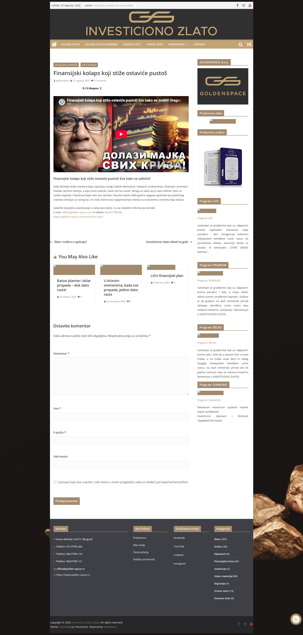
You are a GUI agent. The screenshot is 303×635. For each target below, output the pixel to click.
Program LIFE (205, 218)
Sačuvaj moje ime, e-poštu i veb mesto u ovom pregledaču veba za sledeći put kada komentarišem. (123, 482)
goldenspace (62, 80)
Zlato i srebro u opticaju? (70, 242)
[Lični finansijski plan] (161, 267)
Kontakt (199, 44)
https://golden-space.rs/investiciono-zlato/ (78, 216)
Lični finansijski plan (167, 275)
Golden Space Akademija (101, 44)
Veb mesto (60, 456)
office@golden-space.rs (70, 568)
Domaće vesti (132, 44)
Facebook (179, 537)
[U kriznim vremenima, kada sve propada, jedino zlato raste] (121, 267)
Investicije (220, 568)
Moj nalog (139, 545)
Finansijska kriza (224, 561)
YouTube (179, 546)
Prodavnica (139, 537)
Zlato (217, 539)
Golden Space (70, 44)
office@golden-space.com (77, 212)
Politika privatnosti (144, 559)
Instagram (180, 563)
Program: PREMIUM (208, 280)
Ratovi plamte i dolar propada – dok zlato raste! (74, 285)
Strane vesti (154, 44)
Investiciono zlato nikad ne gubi (167, 242)
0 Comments (100, 80)
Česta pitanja (141, 552)
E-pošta (59, 432)
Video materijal (89, 65)
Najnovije (219, 583)
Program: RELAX (206, 342)
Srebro (218, 546)
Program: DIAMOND (209, 400)
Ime (57, 408)
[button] (186, 44)
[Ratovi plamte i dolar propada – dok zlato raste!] (74, 267)
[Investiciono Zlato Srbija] (54, 44)
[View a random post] (249, 44)
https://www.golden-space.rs (73, 574)
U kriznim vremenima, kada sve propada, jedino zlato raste (121, 287)
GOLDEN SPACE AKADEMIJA (66, 65)
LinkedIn (179, 555)
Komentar (61, 353)
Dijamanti (220, 554)
